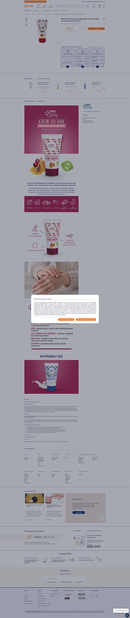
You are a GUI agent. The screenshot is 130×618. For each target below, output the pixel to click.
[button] (127, 615)
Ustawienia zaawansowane (66, 319)
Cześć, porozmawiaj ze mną (121, 610)
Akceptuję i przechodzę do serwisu (86, 319)
